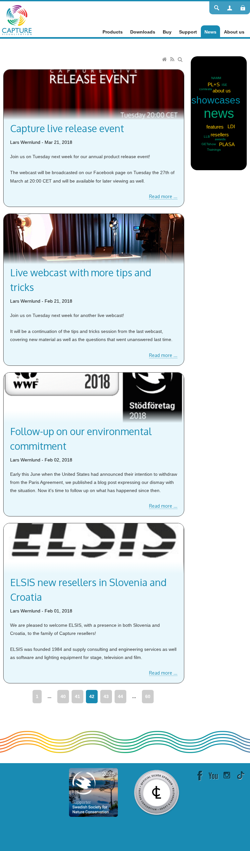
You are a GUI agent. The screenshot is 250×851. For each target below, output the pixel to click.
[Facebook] (199, 775)
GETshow (208, 144)
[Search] (181, 59)
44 (120, 696)
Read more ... (163, 196)
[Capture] (17, 19)
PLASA (227, 144)
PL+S (214, 84)
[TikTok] (240, 775)
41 (77, 696)
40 (63, 696)
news (219, 113)
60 (147, 696)
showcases (215, 100)
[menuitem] (112, 31)
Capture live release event (67, 128)
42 (91, 696)
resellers (220, 134)
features (215, 127)
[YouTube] (213, 775)
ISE (224, 85)
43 (106, 696)
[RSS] (173, 59)
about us (222, 90)
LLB (207, 136)
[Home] (165, 59)
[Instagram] (226, 775)
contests (205, 89)
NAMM (216, 78)
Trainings (214, 149)
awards (220, 139)
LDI (231, 126)
